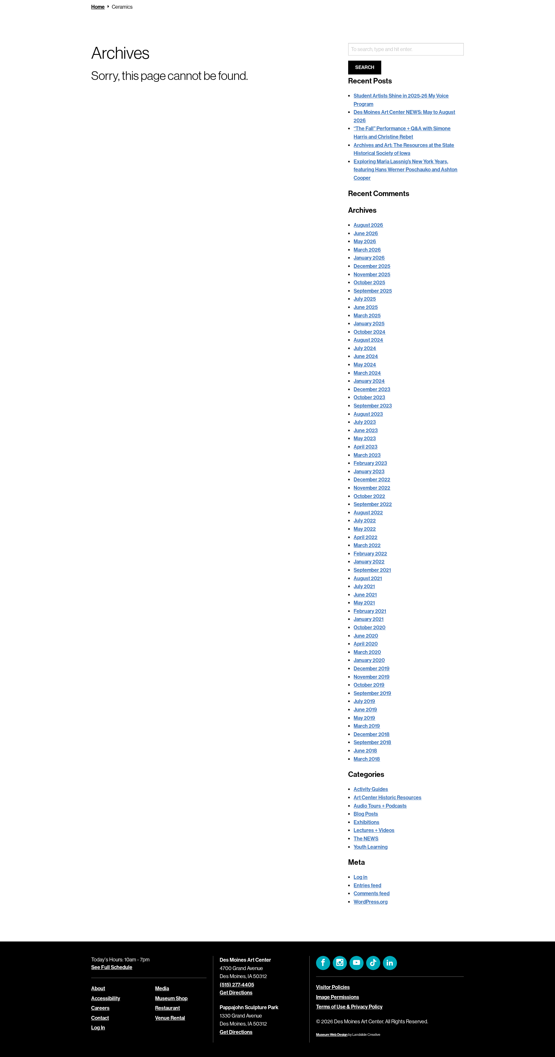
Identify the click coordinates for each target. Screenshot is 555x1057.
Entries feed (367, 885)
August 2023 (368, 414)
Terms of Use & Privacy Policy (349, 1007)
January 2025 (369, 324)
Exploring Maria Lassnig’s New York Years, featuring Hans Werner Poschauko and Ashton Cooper (405, 170)
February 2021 (370, 611)
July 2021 (364, 586)
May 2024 (365, 365)
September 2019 (372, 693)
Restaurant (167, 1008)
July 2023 (365, 422)
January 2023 (369, 471)
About (98, 988)
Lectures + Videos (374, 830)
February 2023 (370, 463)
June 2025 (366, 307)
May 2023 (365, 438)
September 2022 (373, 504)
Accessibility (105, 998)
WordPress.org (371, 902)
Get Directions (236, 993)
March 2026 (367, 250)
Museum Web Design (332, 1035)
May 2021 (364, 603)
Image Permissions (337, 997)
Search (364, 67)
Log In (98, 1028)
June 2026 (366, 233)
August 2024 (368, 340)
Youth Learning (371, 847)
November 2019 (372, 677)
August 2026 (368, 225)
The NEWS (366, 839)
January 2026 (369, 258)
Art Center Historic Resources (387, 798)
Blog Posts (366, 814)
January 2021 (368, 619)
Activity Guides (371, 789)
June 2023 (366, 430)
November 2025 (372, 274)
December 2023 (372, 389)
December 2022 (372, 480)
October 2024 (369, 332)
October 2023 (369, 397)
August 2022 (368, 513)
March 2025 (367, 316)
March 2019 (367, 726)
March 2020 (367, 652)
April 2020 (366, 644)
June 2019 (365, 710)
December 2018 (372, 734)
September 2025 (373, 291)
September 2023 (373, 406)
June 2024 (366, 356)
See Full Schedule (111, 967)
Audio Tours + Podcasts (380, 806)
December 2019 (372, 669)
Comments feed (372, 893)
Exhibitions (366, 822)
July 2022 (365, 521)
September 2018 (372, 742)
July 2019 (364, 701)
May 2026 (365, 241)
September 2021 (372, 570)
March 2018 (367, 759)
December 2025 (372, 266)
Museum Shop (171, 998)
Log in (360, 877)
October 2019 (369, 685)
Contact (100, 1018)
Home (98, 7)
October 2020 (369, 627)
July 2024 (365, 348)
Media (162, 988)
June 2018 (365, 751)
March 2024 (367, 373)
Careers (100, 1008)
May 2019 (364, 718)
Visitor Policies (333, 987)
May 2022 (365, 529)
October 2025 (369, 282)
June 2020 (366, 636)
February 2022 (370, 554)
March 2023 (367, 455)
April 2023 (365, 447)
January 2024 (369, 381)
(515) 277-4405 (237, 984)
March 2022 (367, 545)
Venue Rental (170, 1018)
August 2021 (368, 578)
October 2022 (369, 496)
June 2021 (365, 595)
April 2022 (365, 537)
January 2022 (369, 562)
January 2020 (369, 660)
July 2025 (365, 299)
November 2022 (372, 488)
